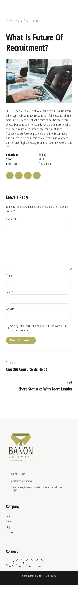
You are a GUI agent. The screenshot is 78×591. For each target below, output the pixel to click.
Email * (9, 292)
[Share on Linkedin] (28, 175)
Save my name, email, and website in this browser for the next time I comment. (38, 328)
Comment (11, 219)
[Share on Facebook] (10, 175)
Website (10, 309)
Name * (9, 275)
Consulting (12, 21)
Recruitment (31, 21)
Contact (9, 532)
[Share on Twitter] (19, 175)
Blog (8, 527)
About (8, 521)
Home (9, 516)
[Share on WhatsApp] (37, 175)
